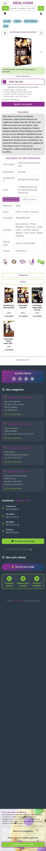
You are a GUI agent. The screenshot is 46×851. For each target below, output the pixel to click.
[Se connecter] (41, 13)
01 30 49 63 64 (12, 509)
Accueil (7, 21)
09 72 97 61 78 (12, 525)
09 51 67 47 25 (12, 517)
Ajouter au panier (23, 104)
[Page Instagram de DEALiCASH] (14, 379)
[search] (23, 8)
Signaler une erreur (29, 199)
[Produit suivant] (41, 51)
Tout (5, 8)
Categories (23, 275)
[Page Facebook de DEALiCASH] (26, 379)
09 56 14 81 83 (12, 533)
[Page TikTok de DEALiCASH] (20, 379)
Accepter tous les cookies (23, 844)
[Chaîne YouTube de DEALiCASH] (32, 379)
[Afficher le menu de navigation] (5, 3)
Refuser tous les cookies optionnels (23, 838)
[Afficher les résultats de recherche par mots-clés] (41, 8)
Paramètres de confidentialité (16, 549)
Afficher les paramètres (23, 831)
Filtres (23, 282)
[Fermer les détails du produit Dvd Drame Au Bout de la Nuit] (5, 33)
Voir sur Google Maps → (13, 414)
